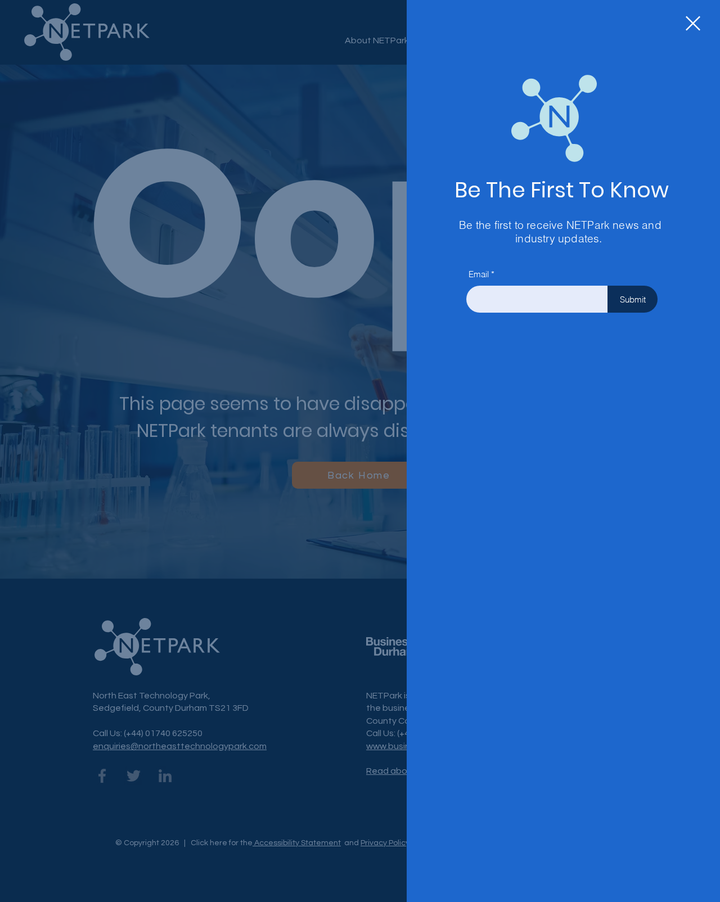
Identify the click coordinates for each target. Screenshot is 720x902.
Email (479, 274)
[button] (693, 23)
